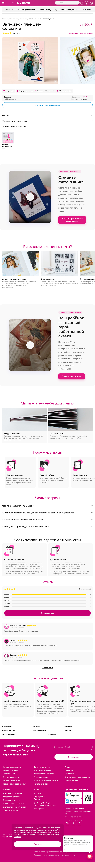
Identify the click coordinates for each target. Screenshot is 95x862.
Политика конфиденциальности (46, 855)
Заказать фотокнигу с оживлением (72, 219)
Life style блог (40, 797)
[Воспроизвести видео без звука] (30, 197)
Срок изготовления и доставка (14, 121)
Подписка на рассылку (13, 803)
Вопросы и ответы (11, 797)
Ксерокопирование (42, 770)
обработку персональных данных (44, 832)
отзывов (16, 33)
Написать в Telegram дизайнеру (47, 105)
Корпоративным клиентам (15, 807)
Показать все (47, 667)
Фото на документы (43, 767)
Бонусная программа (12, 793)
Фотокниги (9, 10)
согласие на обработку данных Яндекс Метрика (38, 834)
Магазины (68, 727)
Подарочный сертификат (14, 784)
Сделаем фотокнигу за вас (66, 10)
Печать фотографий (26, 10)
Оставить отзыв (47, 613)
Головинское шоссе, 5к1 (45, 805)
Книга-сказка (87, 10)
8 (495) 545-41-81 (42, 803)
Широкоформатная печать (46, 780)
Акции (68, 767)
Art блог (36, 727)
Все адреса (39, 809)
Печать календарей (11, 780)
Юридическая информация (77, 777)
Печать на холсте (11, 777)
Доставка (10, 98)
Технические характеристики (14, 126)
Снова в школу (45, 10)
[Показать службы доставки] (90, 98)
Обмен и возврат (10, 810)
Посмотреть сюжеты (72, 376)
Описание (6, 115)
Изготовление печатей (44, 773)
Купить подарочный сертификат (81, 33)
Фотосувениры (8, 734)
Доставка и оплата (11, 800)
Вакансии (52, 734)
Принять (37, 844)
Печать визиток (8, 730)
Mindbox (17, 837)
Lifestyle (67, 730)
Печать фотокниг (10, 770)
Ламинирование (39, 730)
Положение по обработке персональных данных (53, 852)
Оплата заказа (71, 780)
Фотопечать (7, 727)
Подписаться (73, 757)
